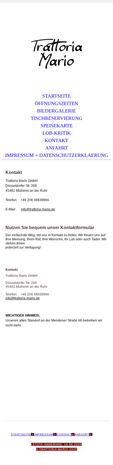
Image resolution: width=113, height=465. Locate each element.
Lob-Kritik (57, 133)
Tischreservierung (56, 118)
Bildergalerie (56, 111)
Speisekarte (57, 125)
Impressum (43, 434)
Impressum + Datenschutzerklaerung (56, 155)
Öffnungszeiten (56, 103)
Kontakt (56, 140)
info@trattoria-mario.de (38, 209)
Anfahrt (56, 148)
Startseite (56, 96)
